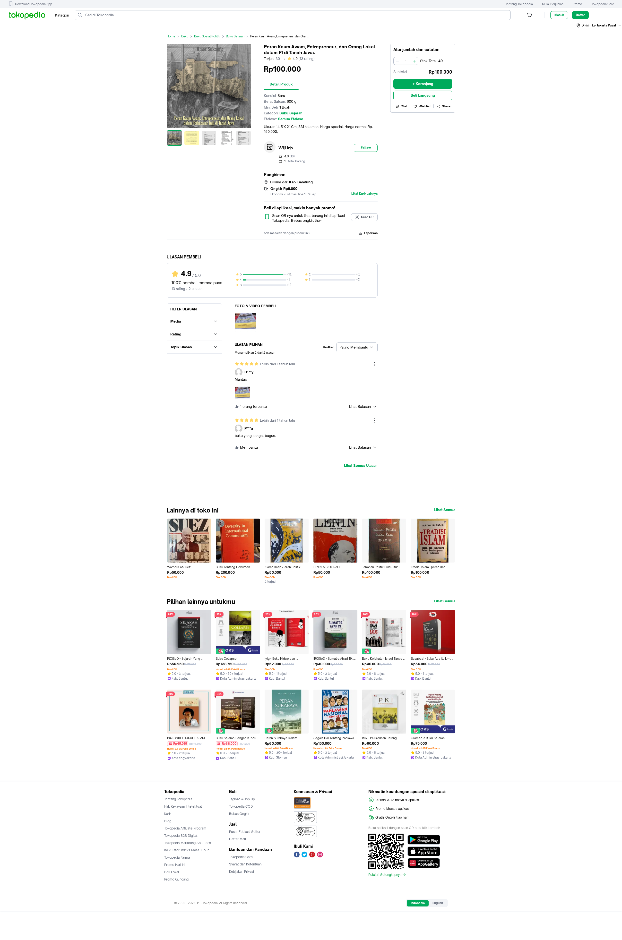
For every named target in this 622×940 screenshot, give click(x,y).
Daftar (580, 15)
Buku (184, 36)
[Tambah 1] (414, 61)
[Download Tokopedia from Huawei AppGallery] (423, 863)
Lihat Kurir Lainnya (364, 194)
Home (171, 36)
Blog (167, 821)
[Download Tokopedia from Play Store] (423, 840)
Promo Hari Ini (174, 865)
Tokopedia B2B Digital (181, 835)
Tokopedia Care (602, 4)
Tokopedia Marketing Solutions (187, 843)
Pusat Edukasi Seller (244, 832)
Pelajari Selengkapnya (384, 875)
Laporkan (371, 233)
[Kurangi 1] (397, 61)
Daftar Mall (237, 839)
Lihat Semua (444, 510)
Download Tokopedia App (33, 4)
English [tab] (437, 903)
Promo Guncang (176, 879)
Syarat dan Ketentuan (245, 864)
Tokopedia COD (241, 806)
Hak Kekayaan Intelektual (183, 806)
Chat (404, 106)
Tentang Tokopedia (519, 4)
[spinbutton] (405, 61)
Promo (577, 4)
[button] (599, 25)
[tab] (281, 84)
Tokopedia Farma (177, 857)
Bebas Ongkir (239, 814)
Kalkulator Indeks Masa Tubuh (186, 850)
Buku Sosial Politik (207, 36)
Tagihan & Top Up (242, 799)
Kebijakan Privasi (241, 871)
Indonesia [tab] (418, 903)
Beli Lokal (171, 872)
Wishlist (425, 106)
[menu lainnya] (375, 364)
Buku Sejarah (235, 36)
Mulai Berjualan (552, 4)
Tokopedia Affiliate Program (185, 828)
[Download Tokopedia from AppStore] (423, 851)
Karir (167, 814)
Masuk (559, 15)
